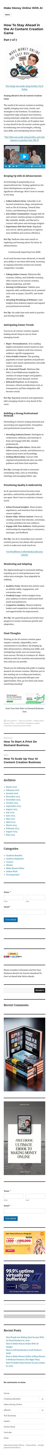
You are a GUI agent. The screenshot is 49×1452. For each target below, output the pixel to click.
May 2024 (10, 835)
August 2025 (11, 809)
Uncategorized (12, 874)
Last (27, 901)
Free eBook (10, 919)
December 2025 (13, 796)
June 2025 (10, 816)
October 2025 (12, 803)
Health (7, 1421)
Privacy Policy (31, 1445)
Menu (7, 15)
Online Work (11, 871)
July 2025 (10, 812)
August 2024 (11, 831)
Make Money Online (15, 868)
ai (17, 723)
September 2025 (13, 806)
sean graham (12, 721)
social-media (26, 726)
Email (7, 907)
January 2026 (12, 793)
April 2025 (10, 822)
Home (6, 1393)
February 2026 (12, 790)
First (6, 901)
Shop (6, 1438)
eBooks (36, 721)
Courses (9, 862)
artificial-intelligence (26, 723)
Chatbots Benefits (14, 855)
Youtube (8, 1432)
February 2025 (12, 828)
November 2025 (13, 800)
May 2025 (10, 819)
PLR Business (10, 1416)
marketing (16, 726)
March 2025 (11, 825)
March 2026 (11, 787)
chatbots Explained (14, 859)
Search (39, 990)
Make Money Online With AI (23, 8)
